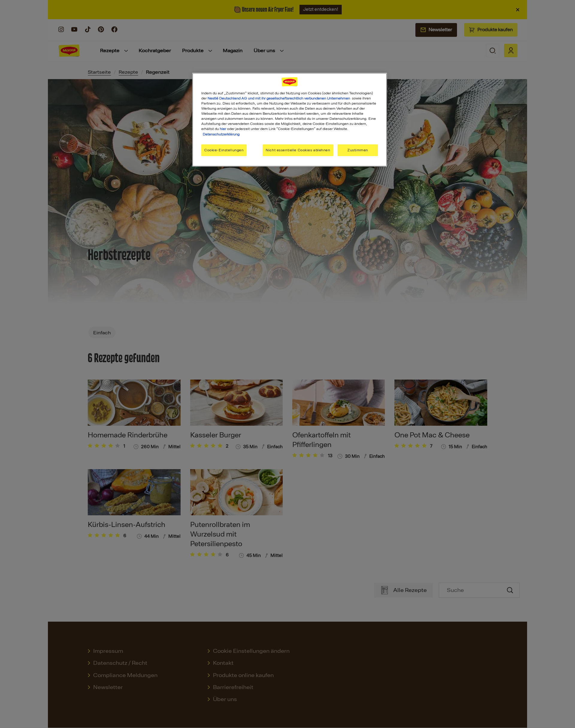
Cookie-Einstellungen (223, 150)
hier (223, 129)
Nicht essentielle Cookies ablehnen (298, 150)
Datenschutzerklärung (221, 134)
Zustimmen (357, 150)
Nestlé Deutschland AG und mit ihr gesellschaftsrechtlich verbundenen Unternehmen (279, 98)
